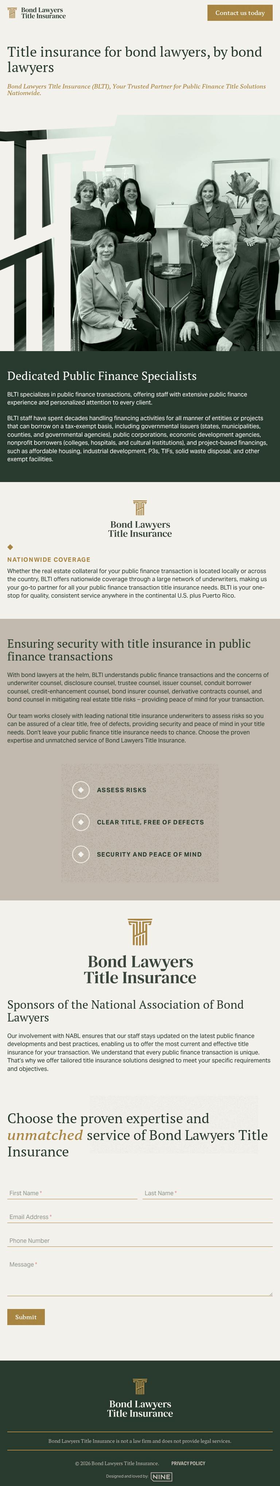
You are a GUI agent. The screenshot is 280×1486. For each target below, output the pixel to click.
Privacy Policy (188, 1464)
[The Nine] (161, 1476)
